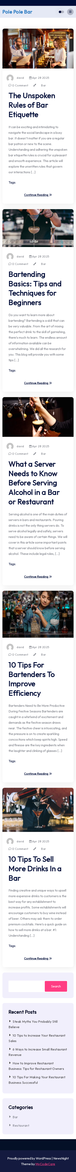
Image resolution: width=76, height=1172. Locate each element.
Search (56, 986)
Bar (43, 85)
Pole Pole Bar (17, 12)
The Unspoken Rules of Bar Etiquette (32, 105)
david (20, 78)
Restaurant (21, 1125)
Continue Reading (36, 195)
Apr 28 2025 (40, 78)
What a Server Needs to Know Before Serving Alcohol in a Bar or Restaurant (34, 482)
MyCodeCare (45, 1164)
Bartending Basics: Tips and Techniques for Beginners (35, 288)
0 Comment (19, 85)
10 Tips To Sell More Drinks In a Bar (35, 868)
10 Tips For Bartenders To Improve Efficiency (32, 679)
